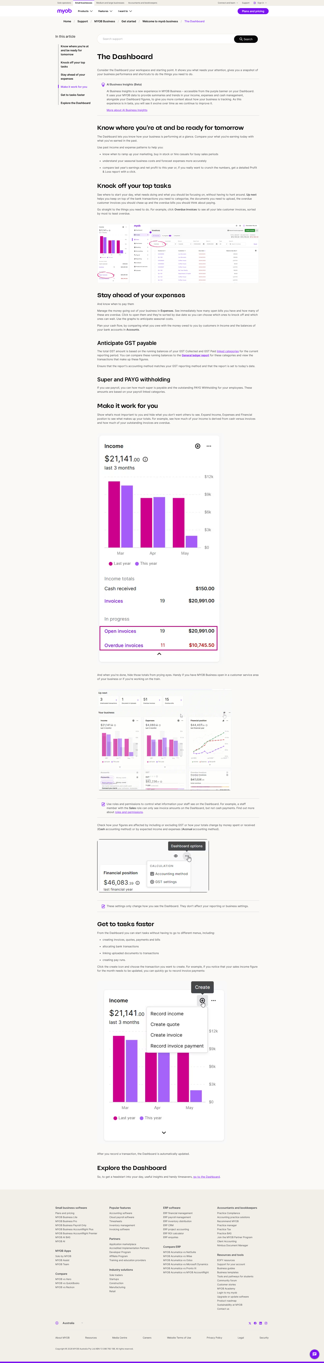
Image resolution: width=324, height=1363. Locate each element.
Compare (61, 1273)
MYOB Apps (63, 1250)
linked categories (228, 351)
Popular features (120, 1207)
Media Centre (119, 1337)
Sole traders (116, 1275)
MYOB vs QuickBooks (67, 1283)
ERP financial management (178, 1213)
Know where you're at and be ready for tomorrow (75, 50)
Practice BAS (224, 1233)
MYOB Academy (226, 1288)
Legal (241, 1337)
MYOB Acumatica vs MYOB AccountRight (186, 1272)
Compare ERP (172, 1246)
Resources (91, 1337)
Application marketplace (122, 1244)
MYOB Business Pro (66, 1221)
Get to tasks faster (73, 95)
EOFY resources (226, 1260)
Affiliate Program (118, 1256)
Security (264, 1337)
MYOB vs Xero (63, 1279)
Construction (116, 1283)
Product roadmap (227, 1300)
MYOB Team (62, 1264)
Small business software (71, 1207)
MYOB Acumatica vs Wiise (177, 1256)
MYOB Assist (62, 1260)
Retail (112, 1291)
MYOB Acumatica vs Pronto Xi (179, 1268)
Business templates (227, 1272)
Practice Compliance (228, 1213)
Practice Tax (224, 1229)
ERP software (171, 1207)
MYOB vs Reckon (64, 1287)
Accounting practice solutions (233, 1217)
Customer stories (226, 1284)
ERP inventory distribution (177, 1221)
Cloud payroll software (121, 1217)
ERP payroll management (177, 1217)
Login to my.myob (227, 1292)
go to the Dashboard (206, 1176)
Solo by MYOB (63, 1256)
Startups (114, 1279)
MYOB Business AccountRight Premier (76, 1233)
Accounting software (120, 1213)
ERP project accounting (176, 1229)
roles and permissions (129, 812)
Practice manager (227, 1225)
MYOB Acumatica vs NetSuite (179, 1252)
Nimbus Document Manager (232, 1245)
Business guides (226, 1268)
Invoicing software (119, 1229)
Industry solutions (121, 1269)
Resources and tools (230, 1255)
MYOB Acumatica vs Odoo (177, 1260)
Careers (147, 1337)
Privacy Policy (214, 1337)
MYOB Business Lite (66, 1217)
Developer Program (120, 1252)
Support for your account (231, 1264)
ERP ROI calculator (173, 1233)
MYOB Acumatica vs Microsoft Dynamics (185, 1264)
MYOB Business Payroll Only (70, 1225)
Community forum (227, 1280)
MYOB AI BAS (62, 1237)
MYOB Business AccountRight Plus (74, 1229)
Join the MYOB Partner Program (234, 1237)
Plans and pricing (64, 1213)
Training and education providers (127, 1260)
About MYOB (62, 1337)
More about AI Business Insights (127, 110)
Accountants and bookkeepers (237, 1207)
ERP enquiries (170, 1237)
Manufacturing (117, 1287)
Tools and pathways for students (235, 1276)
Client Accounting (227, 1241)
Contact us (223, 1308)
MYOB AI (60, 1241)
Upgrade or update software (233, 1296)
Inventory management (122, 1225)
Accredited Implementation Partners (129, 1248)
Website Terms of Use (179, 1337)
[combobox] (178, 39)
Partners (114, 1238)
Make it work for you (74, 86)
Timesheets (115, 1221)
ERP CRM (168, 1225)
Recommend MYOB (228, 1221)
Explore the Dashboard (75, 103)
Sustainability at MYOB (229, 1304)
